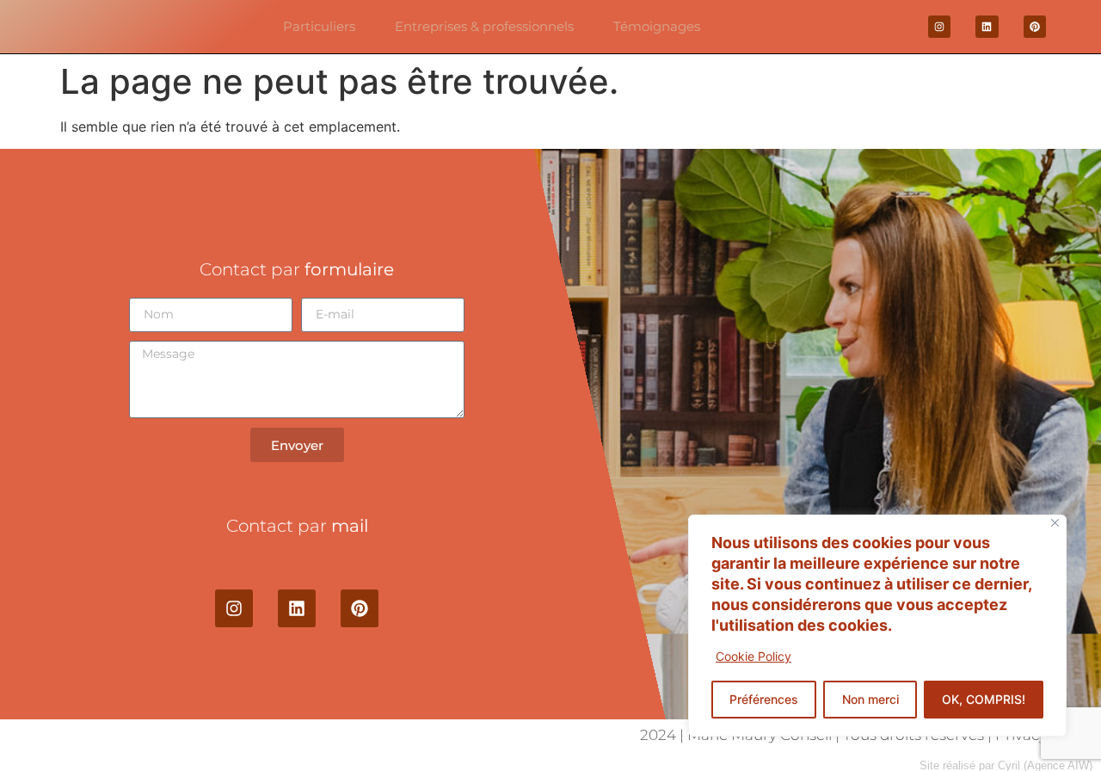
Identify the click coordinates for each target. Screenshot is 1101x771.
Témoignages (656, 26)
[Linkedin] (986, 26)
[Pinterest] (1035, 26)
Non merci (870, 699)
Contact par (297, 525)
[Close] (1055, 523)
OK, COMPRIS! (983, 699)
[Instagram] (939, 26)
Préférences (763, 699)
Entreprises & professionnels (484, 26)
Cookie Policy (753, 656)
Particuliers (319, 26)
